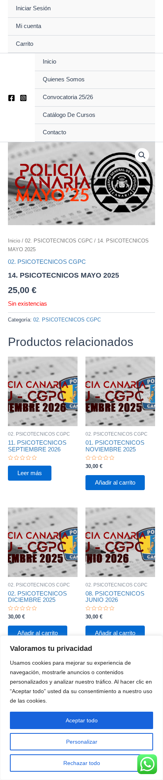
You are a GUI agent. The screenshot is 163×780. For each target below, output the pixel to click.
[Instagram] (23, 97)
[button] (142, 155)
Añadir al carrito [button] (115, 482)
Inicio (49, 61)
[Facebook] (11, 97)
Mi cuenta (28, 26)
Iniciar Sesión (33, 8)
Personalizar (81, 742)
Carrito (24, 44)
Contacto (54, 132)
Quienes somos (64, 79)
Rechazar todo (81, 763)
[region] (81, 707)
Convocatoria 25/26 (68, 97)
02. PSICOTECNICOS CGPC (59, 241)
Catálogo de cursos (69, 115)
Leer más (29, 473)
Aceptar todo (82, 720)
